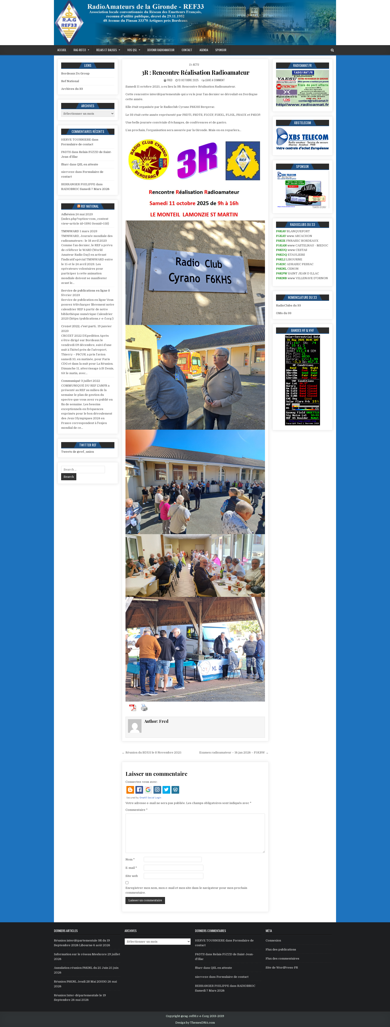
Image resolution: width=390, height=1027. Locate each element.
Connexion (273, 940)
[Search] (332, 50)
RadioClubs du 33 (288, 305)
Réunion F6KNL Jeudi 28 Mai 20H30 (80, 981)
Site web (131, 876)
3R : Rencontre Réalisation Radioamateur (195, 72)
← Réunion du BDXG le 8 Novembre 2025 (151, 752)
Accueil (61, 50)
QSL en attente (87, 164)
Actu (196, 64)
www (290, 236)
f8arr (65, 164)
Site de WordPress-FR (282, 967)
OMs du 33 (283, 313)
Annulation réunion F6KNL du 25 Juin (81, 967)
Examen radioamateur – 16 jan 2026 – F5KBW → (234, 752)
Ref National (70, 81)
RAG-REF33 (80, 50)
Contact (187, 50)
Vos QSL (132, 50)
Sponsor (220, 50)
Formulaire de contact (77, 144)
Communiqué (70, 381)
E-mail (131, 867)
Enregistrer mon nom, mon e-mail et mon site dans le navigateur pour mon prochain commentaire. (186, 890)
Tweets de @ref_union (77, 451)
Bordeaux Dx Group (75, 73)
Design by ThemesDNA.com (195, 1022)
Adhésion (68, 214)
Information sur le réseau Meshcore (80, 954)
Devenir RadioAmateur (160, 50)
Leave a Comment (215, 80)
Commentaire (136, 809)
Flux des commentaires (282, 958)
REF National (90, 206)
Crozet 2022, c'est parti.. (79, 326)
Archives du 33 (72, 88)
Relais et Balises (106, 50)
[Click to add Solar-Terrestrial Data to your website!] (302, 424)
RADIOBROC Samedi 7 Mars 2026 (85, 189)
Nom (130, 859)
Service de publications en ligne (84, 290)
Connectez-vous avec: (141, 782)
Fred (169, 80)
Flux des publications (281, 949)
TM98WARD (70, 231)
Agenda (204, 50)
